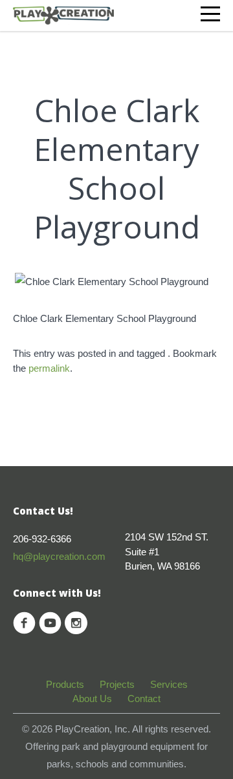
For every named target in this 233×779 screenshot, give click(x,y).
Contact (144, 698)
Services (169, 684)
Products (65, 684)
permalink (49, 368)
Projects (117, 684)
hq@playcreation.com (59, 556)
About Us (92, 698)
